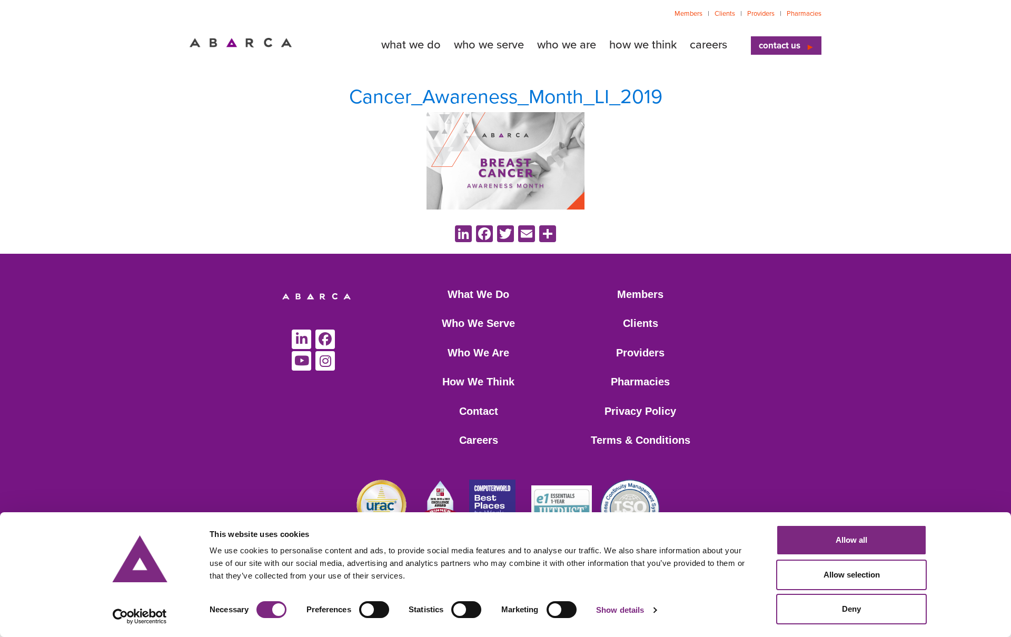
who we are (566, 45)
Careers (478, 440)
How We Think (478, 381)
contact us (779, 45)
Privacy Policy (640, 411)
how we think (643, 45)
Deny (851, 608)
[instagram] (325, 361)
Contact (478, 411)
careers (708, 45)
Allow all (851, 539)
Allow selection (852, 574)
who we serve (489, 45)
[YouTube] (301, 361)
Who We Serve (478, 323)
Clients (725, 13)
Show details (620, 609)
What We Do (478, 294)
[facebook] (325, 339)
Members (688, 13)
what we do (411, 45)
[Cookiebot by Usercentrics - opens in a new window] (140, 616)
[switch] (374, 609)
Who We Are (478, 353)
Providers (761, 13)
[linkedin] (301, 339)
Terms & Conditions (640, 440)
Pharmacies (804, 13)
